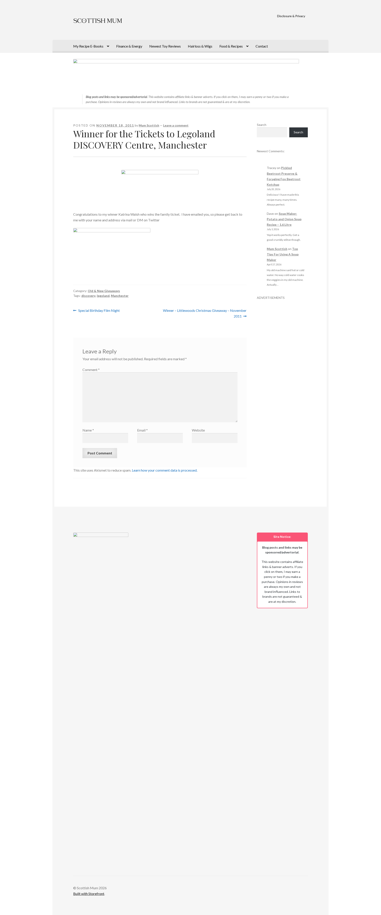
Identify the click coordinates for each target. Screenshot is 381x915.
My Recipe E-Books (88, 46)
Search (261, 125)
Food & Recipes (231, 46)
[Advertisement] (282, 366)
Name (88, 430)
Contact (262, 46)
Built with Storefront (88, 893)
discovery (88, 296)
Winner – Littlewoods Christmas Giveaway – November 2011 (205, 313)
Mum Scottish (149, 125)
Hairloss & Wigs (200, 46)
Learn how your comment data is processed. (164, 470)
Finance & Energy (129, 46)
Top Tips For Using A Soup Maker (283, 254)
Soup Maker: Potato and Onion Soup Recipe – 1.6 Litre (284, 219)
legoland (103, 296)
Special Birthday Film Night (99, 311)
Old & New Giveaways (104, 291)
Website (198, 430)
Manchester (120, 296)
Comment (91, 369)
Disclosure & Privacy (291, 16)
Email (142, 430)
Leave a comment (176, 125)
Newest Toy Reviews (165, 46)
